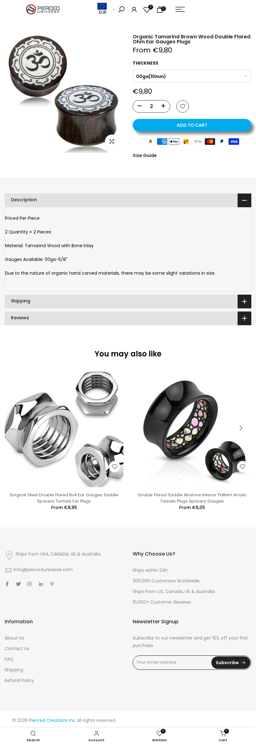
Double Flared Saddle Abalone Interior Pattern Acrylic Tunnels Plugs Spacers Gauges (192, 498)
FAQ (9, 659)
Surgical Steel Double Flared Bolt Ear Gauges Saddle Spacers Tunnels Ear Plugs (64, 498)
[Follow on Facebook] (7, 584)
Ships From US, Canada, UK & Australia (174, 592)
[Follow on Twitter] (18, 584)
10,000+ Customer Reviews (162, 602)
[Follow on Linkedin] (41, 584)
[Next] (240, 428)
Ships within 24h (150, 570)
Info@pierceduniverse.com (43, 570)
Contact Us (17, 649)
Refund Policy (19, 681)
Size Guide (145, 155)
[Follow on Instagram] (29, 584)
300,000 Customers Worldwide (166, 581)
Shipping (14, 670)
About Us (14, 638)
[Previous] (15, 428)
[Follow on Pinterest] (52, 584)
